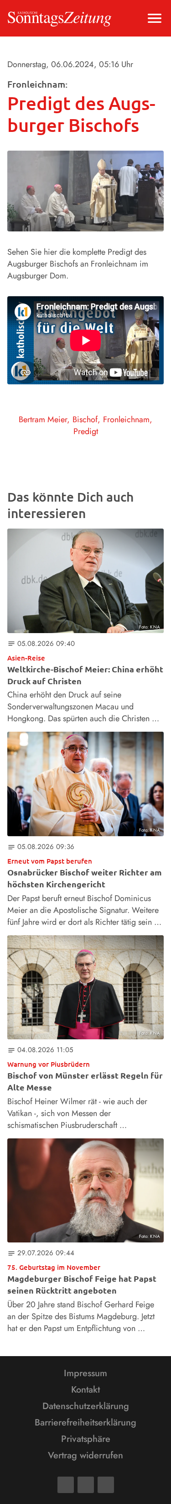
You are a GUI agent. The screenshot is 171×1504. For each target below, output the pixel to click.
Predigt (85, 431)
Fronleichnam (126, 419)
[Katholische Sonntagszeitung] (59, 18)
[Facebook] (65, 1485)
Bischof (85, 419)
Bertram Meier (43, 419)
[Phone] (106, 1485)
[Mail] (86, 1485)
